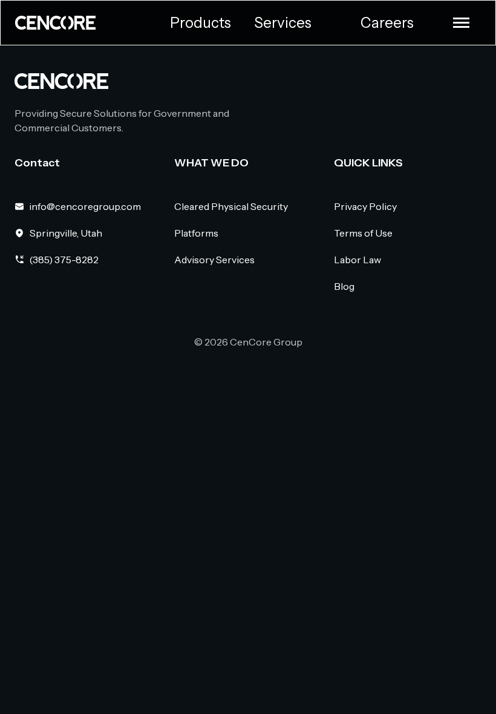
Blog (344, 286)
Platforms (196, 233)
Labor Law (357, 260)
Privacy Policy (365, 206)
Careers (387, 22)
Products (200, 22)
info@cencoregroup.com (85, 206)
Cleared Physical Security (231, 206)
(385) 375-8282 (64, 260)
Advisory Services (214, 260)
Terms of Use (363, 233)
